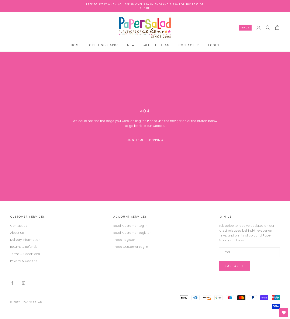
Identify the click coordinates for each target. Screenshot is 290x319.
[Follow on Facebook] (12, 283)
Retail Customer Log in (130, 226)
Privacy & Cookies (23, 261)
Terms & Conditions (25, 254)
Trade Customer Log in (130, 247)
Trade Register (124, 240)
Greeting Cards (103, 45)
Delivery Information (25, 240)
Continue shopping (145, 140)
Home (76, 45)
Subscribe (234, 266)
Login (213, 45)
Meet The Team (157, 45)
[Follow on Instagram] (23, 283)
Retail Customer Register (132, 233)
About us (17, 233)
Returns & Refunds (23, 247)
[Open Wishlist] (283, 312)
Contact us (189, 45)
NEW (131, 45)
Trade (245, 27)
